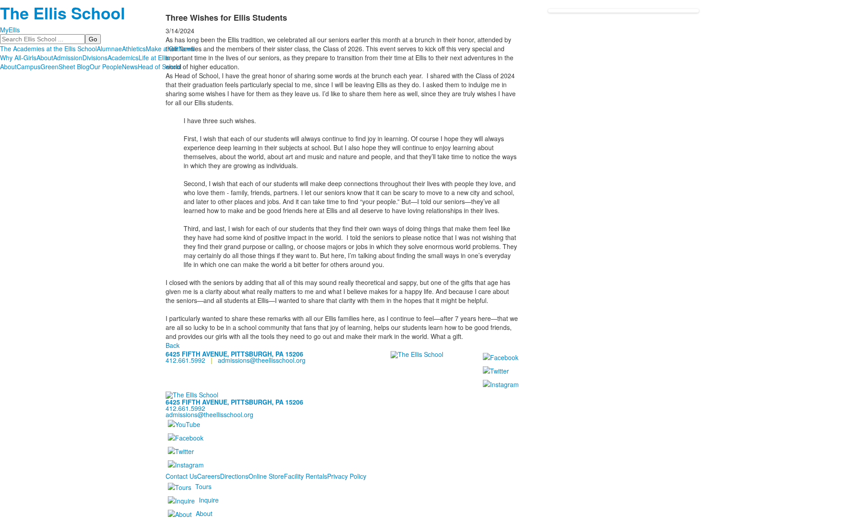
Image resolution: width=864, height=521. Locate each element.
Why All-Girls (18, 57)
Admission (67, 57)
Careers (208, 476)
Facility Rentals (305, 476)
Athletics (134, 48)
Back (173, 345)
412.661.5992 (185, 360)
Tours (203, 486)
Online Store (266, 476)
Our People (106, 66)
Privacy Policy (346, 476)
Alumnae (109, 48)
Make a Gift (162, 48)
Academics (123, 57)
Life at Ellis (154, 57)
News (186, 48)
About (44, 57)
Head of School (159, 66)
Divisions (95, 57)
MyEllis (10, 29)
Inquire (209, 499)
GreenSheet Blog (65, 66)
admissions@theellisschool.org (262, 360)
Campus (28, 66)
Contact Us (181, 476)
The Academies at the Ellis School (48, 48)
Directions (234, 476)
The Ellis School (62, 12)
